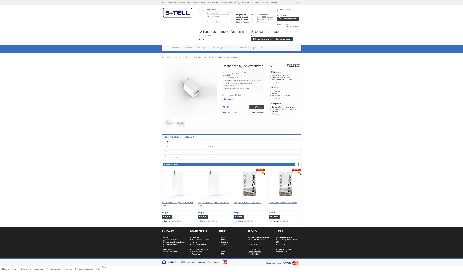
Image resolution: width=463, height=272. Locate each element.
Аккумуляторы (197, 252)
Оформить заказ (283, 24)
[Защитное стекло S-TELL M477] (249, 184)
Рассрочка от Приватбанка (173, 242)
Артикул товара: (228, 95)
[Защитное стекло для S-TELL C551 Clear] (177, 184)
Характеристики (172, 137)
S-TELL (164, 2)
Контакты (232, 2)
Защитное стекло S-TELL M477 (247, 203)
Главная (164, 57)
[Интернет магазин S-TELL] (178, 12)
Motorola (224, 244)
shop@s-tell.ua (253, 254)
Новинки (195, 237)
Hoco (223, 252)
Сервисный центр (213, 2)
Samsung (224, 242)
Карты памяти (197, 247)
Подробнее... (276, 82)
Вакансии (224, 2)
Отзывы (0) (190, 137)
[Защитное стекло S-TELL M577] (285, 184)
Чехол (218, 22)
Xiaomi (223, 237)
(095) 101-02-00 (242, 19)
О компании (172, 2)
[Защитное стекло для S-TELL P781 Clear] (213, 184)
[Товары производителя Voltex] (293, 65)
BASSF (223, 249)
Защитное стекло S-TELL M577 (283, 203)
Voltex (223, 247)
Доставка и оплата (198, 2)
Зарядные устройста (200, 249)
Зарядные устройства (195, 57)
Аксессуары (176, 57)
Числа (256, 262)
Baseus (223, 240)
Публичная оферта (170, 252)
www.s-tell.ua (191, 262)
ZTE (222, 254)
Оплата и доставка (291, 26)
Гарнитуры (196, 254)
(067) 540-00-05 (242, 17)
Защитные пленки (199, 244)
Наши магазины (184, 2)
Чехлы (194, 242)
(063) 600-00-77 (242, 15)
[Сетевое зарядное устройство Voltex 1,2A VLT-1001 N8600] (169, 122)
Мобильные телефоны (201, 240)
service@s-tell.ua (282, 252)
